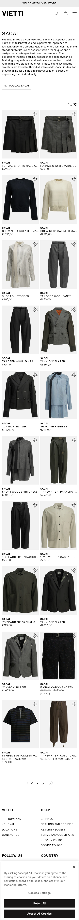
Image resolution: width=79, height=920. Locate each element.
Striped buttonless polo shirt (20, 755)
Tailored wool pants (56, 296)
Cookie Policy (51, 845)
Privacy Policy (52, 840)
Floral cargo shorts (56, 687)
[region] (39, 890)
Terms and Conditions (57, 835)
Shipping (47, 819)
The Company (11, 819)
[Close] (74, 867)
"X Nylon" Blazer (52, 361)
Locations (9, 829)
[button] (56, 13)
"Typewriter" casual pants (58, 755)
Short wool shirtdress (19, 491)
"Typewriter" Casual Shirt (58, 557)
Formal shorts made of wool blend (20, 166)
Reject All (39, 903)
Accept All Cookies (39, 914)
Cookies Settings (39, 893)
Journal (8, 824)
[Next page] (43, 782)
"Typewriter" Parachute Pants (58, 491)
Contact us (10, 835)
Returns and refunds (57, 824)
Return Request (53, 829)
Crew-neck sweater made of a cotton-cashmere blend (20, 231)
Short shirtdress (15, 296)
